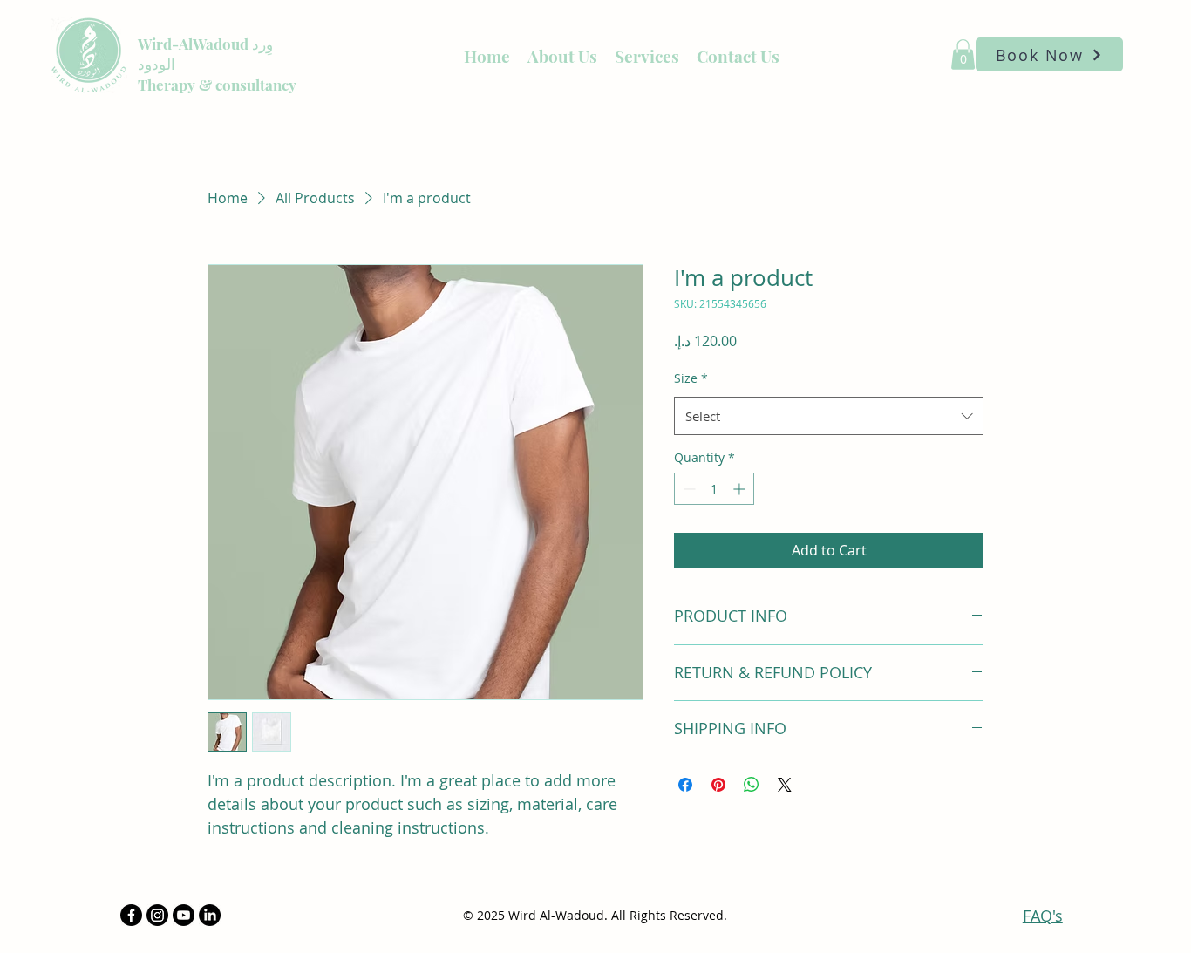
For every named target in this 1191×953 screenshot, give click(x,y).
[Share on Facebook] (685, 784)
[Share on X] (784, 784)
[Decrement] (687, 488)
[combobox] (828, 416)
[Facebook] (131, 915)
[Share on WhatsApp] (751, 784)
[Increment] (741, 488)
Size (691, 378)
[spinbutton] (714, 488)
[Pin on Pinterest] (718, 784)
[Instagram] (157, 915)
